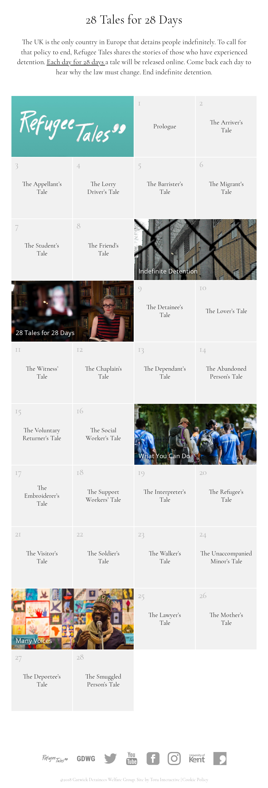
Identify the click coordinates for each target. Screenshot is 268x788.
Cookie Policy (195, 779)
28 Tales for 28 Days (134, 19)
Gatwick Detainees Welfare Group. (105, 779)
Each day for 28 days (76, 62)
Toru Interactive (165, 779)
